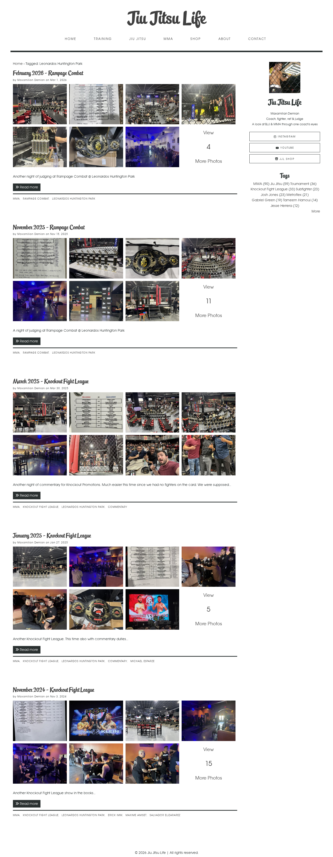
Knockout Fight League (41, 507)
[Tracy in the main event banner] (96, 721)
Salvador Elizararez (165, 815)
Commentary (117, 507)
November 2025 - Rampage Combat (48, 227)
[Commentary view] (96, 455)
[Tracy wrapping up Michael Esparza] (40, 609)
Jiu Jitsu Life (167, 18)
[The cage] (40, 412)
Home (70, 39)
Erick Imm (115, 815)
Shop (195, 39)
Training (103, 39)
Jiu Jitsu (137, 39)
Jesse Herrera (281, 205)
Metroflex (294, 195)
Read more (30, 187)
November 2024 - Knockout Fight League (53, 690)
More (316, 211)
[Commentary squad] (152, 455)
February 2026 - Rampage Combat (48, 73)
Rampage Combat (36, 198)
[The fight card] (96, 412)
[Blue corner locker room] (40, 763)
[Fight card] (40, 721)
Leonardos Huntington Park (73, 198)
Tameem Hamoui (297, 200)
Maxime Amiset (136, 815)
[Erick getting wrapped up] (96, 763)
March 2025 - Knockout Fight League (50, 381)
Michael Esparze (142, 661)
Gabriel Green (263, 200)
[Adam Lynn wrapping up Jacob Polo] (208, 567)
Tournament (299, 184)
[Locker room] (40, 455)
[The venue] (152, 412)
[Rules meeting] (96, 567)
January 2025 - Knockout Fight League (52, 535)
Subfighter (304, 189)
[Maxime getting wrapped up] (152, 763)
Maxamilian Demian (31, 80)
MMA (168, 39)
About (224, 39)
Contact (257, 39)
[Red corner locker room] (208, 721)
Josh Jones (269, 195)
